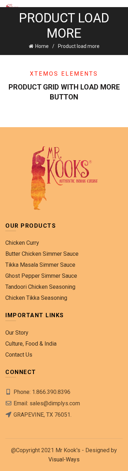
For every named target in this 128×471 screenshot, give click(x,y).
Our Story (16, 332)
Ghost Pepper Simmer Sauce (41, 275)
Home (42, 46)
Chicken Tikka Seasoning (36, 297)
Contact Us (18, 354)
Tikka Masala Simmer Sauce (40, 264)
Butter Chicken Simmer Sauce (42, 253)
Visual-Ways (64, 459)
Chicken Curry (22, 242)
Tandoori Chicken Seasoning (40, 286)
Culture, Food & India (31, 343)
